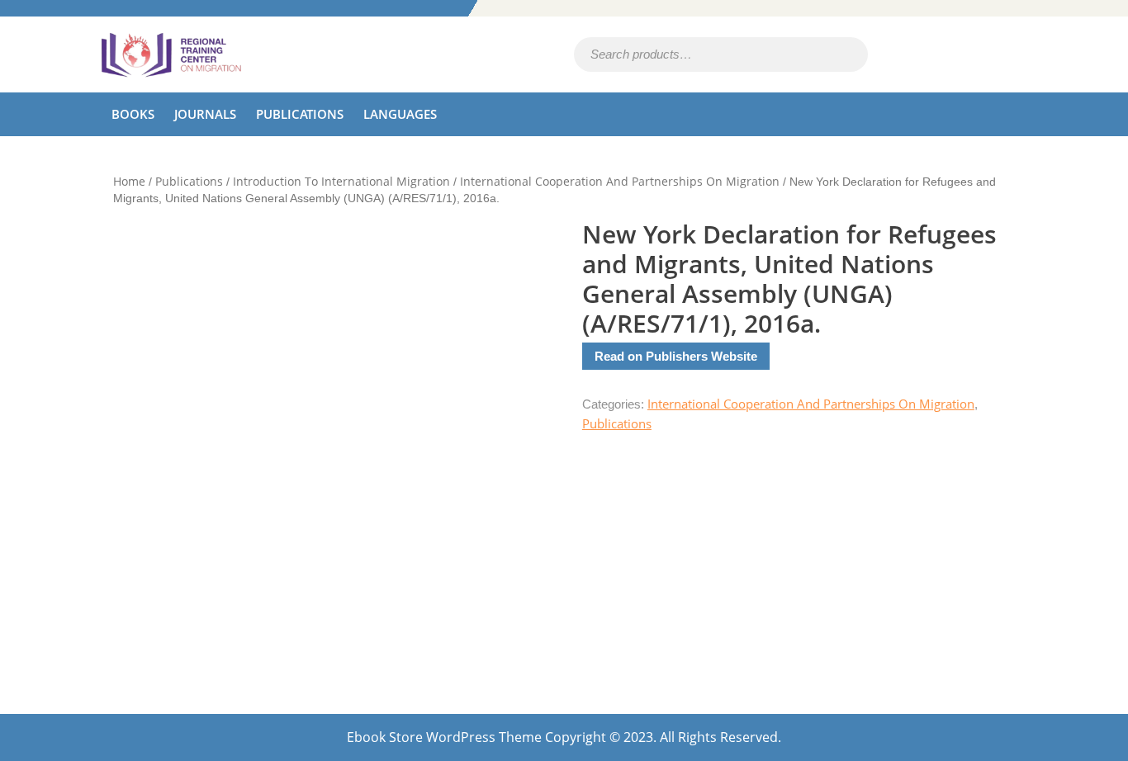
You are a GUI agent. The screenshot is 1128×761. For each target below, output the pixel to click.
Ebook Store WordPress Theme (444, 737)
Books (132, 114)
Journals (205, 114)
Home (129, 181)
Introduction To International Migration (341, 181)
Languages (400, 114)
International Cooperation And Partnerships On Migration (620, 181)
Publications (300, 114)
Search (833, 55)
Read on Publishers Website (676, 356)
